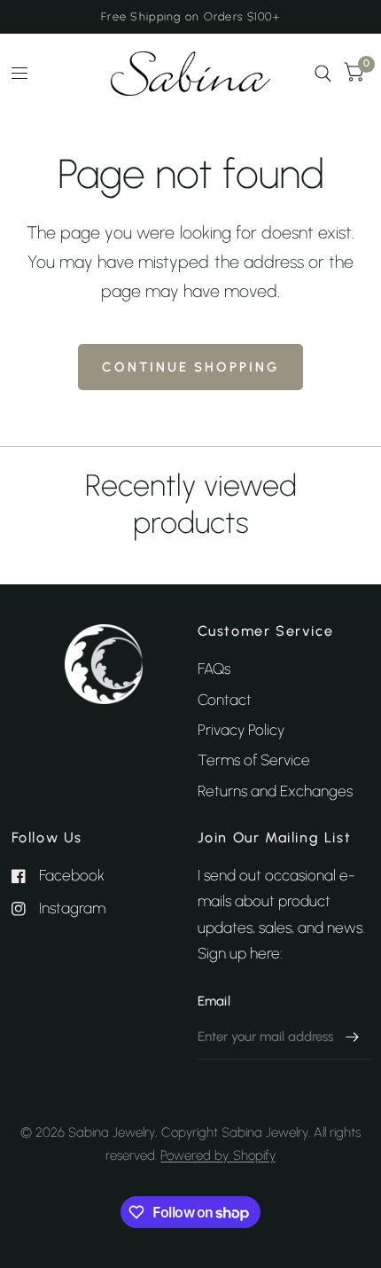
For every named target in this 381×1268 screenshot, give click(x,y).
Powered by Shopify (217, 1155)
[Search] (323, 73)
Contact (225, 699)
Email (214, 1001)
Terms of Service (254, 760)
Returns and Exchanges (275, 791)
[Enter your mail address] (352, 1037)
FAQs (214, 668)
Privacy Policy (241, 730)
